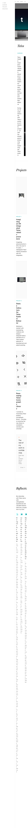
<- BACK (4, 3)
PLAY (18, 1)
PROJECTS (4, 6)
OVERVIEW (4, 5)
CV (25, 1)
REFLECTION (5, 8)
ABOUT (21, 1)
